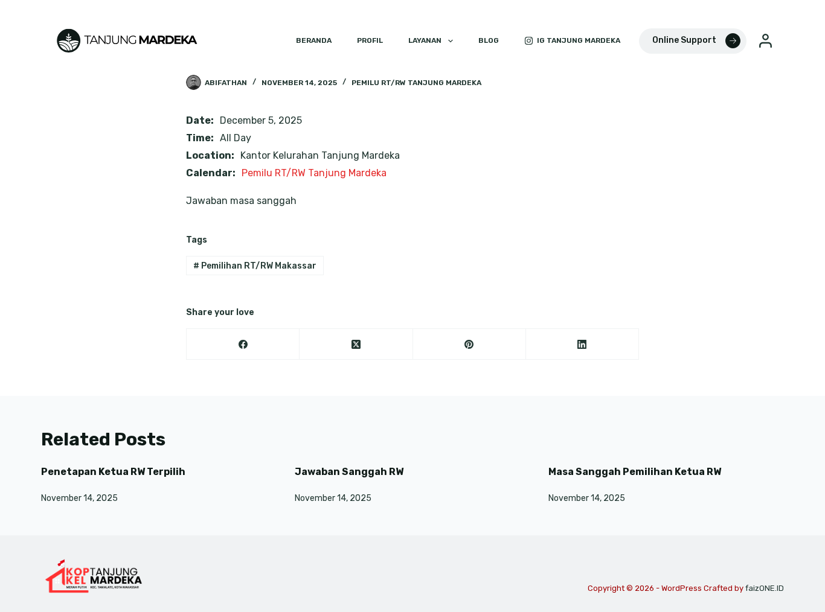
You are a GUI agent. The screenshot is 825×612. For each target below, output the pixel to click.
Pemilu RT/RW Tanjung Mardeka (416, 82)
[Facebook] (243, 344)
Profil (370, 40)
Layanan (424, 40)
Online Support (684, 40)
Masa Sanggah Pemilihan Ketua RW (634, 471)
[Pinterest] (469, 344)
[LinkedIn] (582, 344)
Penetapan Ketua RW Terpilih (113, 471)
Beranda (314, 40)
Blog (488, 40)
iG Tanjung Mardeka (578, 40)
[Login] (765, 41)
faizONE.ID (764, 588)
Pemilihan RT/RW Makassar (254, 266)
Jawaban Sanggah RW (349, 471)
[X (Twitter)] (356, 344)
